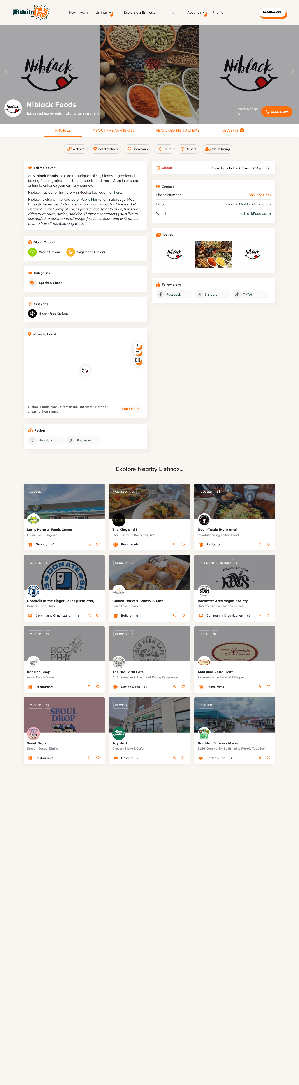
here (117, 192)
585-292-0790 (260, 195)
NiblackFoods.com (256, 213)
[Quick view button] (89, 544)
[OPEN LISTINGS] (110, 12)
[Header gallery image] (50, 74)
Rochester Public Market (82, 199)
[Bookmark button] (97, 544)
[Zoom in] (137, 345)
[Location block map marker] (85, 370)
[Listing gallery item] (174, 254)
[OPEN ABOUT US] (204, 12)
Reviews (232, 130)
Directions (131, 409)
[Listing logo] (13, 108)
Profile (63, 130)
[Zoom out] (137, 351)
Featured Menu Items (178, 130)
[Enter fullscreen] (137, 360)
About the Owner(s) (113, 130)
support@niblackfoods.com (248, 204)
